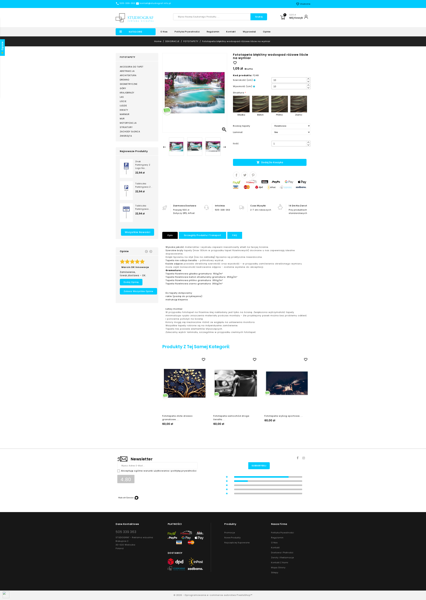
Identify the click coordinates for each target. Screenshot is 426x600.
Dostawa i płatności (282, 552)
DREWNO (124, 79)
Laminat (238, 132)
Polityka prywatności (187, 31)
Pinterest (253, 175)
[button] (308, 78)
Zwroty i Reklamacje (282, 557)
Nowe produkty (232, 537)
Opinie (267, 31)
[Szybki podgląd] (188, 359)
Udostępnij (236, 175)
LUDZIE (123, 105)
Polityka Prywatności (282, 532)
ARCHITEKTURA (128, 75)
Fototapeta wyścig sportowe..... (283, 416)
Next (150, 251)
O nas (164, 31)
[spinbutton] (291, 80)
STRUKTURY (126, 127)
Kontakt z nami (279, 562)
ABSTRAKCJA (127, 71)
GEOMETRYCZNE (128, 84)
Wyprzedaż (249, 31)
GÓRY (123, 88)
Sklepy (274, 572)
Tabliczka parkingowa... (142, 207)
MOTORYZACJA (128, 122)
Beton (260, 114)
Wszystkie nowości (137, 232)
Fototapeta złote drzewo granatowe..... (177, 417)
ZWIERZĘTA (126, 135)
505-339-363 (222, 209)
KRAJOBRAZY (127, 92)
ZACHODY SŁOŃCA (130, 131)
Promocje (229, 532)
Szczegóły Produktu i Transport (202, 235)
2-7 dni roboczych (260, 209)
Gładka (241, 114)
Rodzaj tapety (241, 125)
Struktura (239, 92)
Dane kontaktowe (127, 524)
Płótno (279, 114)
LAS (122, 97)
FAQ (234, 235)
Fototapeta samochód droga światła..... (231, 417)
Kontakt (231, 31)
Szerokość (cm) (243, 80)
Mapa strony (278, 567)
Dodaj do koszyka (269, 162)
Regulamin (213, 31)
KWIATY (124, 110)
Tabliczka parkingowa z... (143, 185)
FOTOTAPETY (127, 57)
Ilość (236, 143)
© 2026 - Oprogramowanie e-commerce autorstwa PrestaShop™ (213, 595)
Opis (170, 235)
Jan (148, 261)
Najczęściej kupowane (237, 542)
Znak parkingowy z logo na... (142, 165)
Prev (146, 251)
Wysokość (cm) (242, 86)
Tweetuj (244, 175)
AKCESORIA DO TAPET (131, 66)
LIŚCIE (123, 101)
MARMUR (124, 114)
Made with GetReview (50, 595)
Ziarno (298, 114)
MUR (122, 118)
